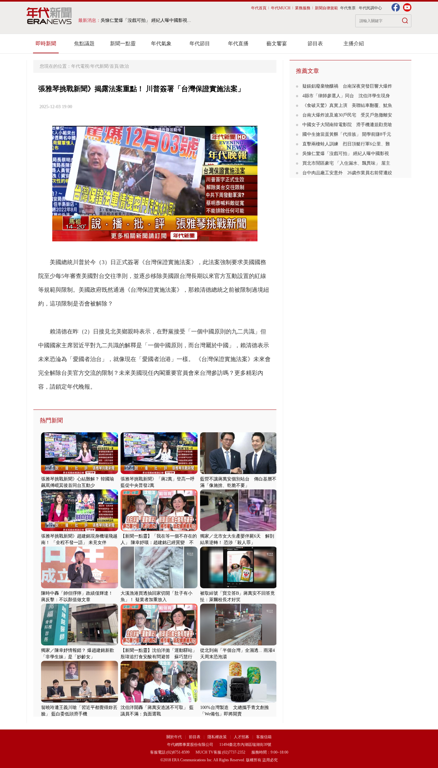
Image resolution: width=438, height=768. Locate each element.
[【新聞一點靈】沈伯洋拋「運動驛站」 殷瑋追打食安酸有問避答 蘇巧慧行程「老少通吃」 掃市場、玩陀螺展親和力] (159, 644)
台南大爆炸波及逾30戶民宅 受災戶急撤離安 (347, 115)
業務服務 (302, 8)
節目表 (315, 43)
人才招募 (241, 737)
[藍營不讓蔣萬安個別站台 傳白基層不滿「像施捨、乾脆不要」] (238, 472)
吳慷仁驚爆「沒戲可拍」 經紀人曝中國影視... (146, 20)
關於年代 (174, 737)
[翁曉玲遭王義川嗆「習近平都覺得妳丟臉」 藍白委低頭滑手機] (79, 701)
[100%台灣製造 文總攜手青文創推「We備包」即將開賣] (238, 701)
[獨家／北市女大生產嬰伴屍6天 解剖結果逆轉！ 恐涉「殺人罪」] (238, 529)
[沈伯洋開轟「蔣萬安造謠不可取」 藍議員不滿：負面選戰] (159, 701)
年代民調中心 (370, 8)
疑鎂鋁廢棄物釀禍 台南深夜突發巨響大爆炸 (347, 86)
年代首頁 (258, 8)
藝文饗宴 (276, 43)
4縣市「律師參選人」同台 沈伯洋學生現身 (346, 95)
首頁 (114, 66)
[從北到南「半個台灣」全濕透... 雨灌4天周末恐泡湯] (238, 644)
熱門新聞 (51, 420)
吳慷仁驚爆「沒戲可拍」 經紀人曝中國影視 (345, 153)
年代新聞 (99, 66)
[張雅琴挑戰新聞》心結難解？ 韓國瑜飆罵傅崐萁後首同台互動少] (79, 472)
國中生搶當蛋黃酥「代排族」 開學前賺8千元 (346, 134)
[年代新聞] (49, 15)
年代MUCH (281, 8)
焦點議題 (84, 43)
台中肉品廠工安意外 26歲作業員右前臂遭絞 (347, 172)
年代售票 (348, 8)
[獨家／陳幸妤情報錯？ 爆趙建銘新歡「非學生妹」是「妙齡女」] (79, 644)
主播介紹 (353, 43)
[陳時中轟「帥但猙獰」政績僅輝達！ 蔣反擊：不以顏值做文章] (79, 586)
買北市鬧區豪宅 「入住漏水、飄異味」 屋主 (346, 163)
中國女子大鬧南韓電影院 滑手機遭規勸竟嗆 (347, 124)
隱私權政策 (217, 737)
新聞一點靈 (123, 43)
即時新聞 (46, 43)
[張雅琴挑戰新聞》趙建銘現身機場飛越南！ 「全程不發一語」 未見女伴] (79, 529)
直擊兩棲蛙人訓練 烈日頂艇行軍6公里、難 (346, 144)
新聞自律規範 (326, 8)
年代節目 (200, 43)
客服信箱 (264, 737)
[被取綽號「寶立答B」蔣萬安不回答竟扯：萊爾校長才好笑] (238, 586)
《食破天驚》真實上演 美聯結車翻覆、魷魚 (347, 105)
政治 (124, 66)
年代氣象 (161, 43)
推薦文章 (307, 71)
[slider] (154, 236)
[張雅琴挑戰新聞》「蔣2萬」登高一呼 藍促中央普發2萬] (159, 472)
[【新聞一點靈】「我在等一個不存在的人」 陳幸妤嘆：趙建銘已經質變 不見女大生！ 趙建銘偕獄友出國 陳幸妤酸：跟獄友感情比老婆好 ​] (159, 529)
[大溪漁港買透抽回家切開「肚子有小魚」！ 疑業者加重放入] (159, 586)
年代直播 (238, 43)
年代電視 (80, 66)
